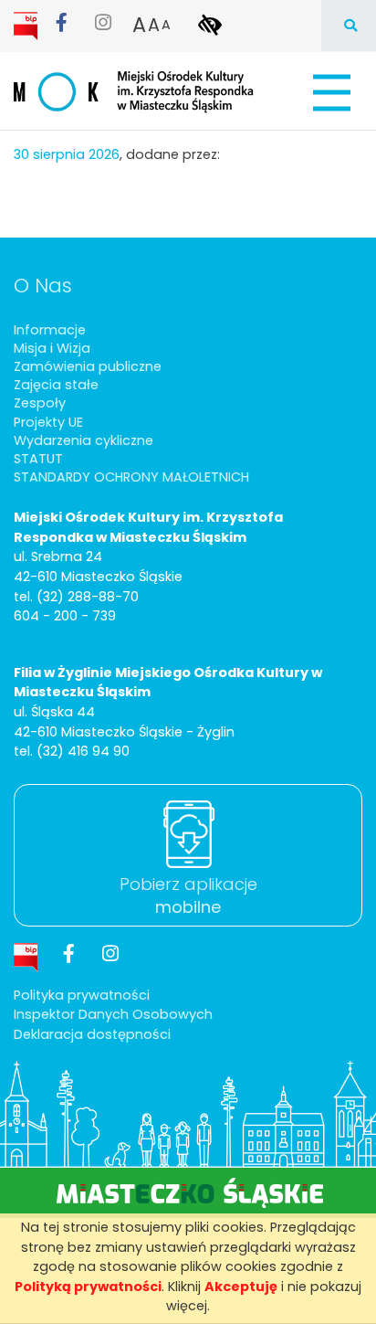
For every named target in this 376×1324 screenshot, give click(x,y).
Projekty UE (48, 422)
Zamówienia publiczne (88, 366)
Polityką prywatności (88, 1286)
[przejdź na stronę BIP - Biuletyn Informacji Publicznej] (27, 25)
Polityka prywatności (82, 995)
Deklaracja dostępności (92, 1034)
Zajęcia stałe (56, 385)
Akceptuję (240, 1286)
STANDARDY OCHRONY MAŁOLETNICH (131, 477)
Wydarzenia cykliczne (83, 440)
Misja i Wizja (52, 348)
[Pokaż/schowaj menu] (329, 93)
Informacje (50, 330)
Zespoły (40, 403)
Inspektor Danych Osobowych (113, 1014)
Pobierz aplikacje (188, 895)
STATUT (38, 459)
